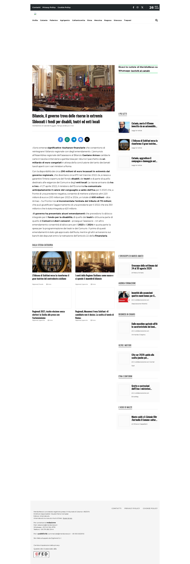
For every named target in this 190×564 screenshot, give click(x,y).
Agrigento (65, 20)
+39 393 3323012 (78, 534)
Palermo (54, 20)
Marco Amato (138, 273)
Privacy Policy (49, 7)
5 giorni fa (85, 320)
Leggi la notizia (137, 130)
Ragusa (107, 20)
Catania (43, 20)
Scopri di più (67, 518)
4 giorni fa (42, 320)
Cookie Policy (64, 7)
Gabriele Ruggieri (49, 126)
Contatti (36, 7)
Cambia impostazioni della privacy (47, 545)
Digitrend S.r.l (56, 538)
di (132, 273)
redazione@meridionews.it (47, 525)
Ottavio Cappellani (140, 424)
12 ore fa (41, 284)
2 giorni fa (85, 284)
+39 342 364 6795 (48, 527)
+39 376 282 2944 (47, 529)
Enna (89, 20)
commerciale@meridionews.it (59, 534)
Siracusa (118, 20)
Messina (98, 20)
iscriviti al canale (140, 71)
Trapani (127, 20)
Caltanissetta (78, 20)
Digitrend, (35, 284)
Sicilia (35, 20)
